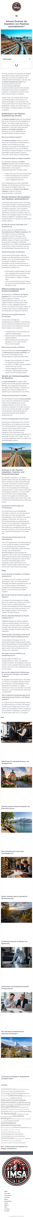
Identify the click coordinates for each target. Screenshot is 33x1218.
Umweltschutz (8, 1138)
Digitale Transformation (13, 1101)
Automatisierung (8, 1089)
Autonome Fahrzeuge (8, 1091)
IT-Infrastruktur (25, 1111)
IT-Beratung (15, 1111)
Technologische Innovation (12, 1134)
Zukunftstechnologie (6, 1142)
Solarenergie (17, 1132)
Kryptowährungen (6, 1116)
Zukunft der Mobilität (15, 1140)
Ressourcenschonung (7, 1127)
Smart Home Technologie (14, 1129)
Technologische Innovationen (13, 1136)
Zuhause (7, 1209)
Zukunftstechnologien (19, 1142)
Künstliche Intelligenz (12, 1117)
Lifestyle (7, 1197)
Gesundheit (7, 1195)
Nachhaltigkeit (8, 1123)
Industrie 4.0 (6, 1111)
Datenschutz (16, 1098)
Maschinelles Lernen (18, 1118)
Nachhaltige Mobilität (12, 1121)
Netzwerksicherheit (11, 1125)
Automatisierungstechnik (22, 1089)
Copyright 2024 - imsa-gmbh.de (16, 1216)
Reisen (6, 1205)
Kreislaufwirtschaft (22, 1114)
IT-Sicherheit (8, 1113)
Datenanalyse (27, 1096)
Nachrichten (8, 1201)
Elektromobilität (23, 1105)
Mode (6, 1199)
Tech (2, 1146)
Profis (6, 1203)
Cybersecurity (15, 1095)
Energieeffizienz (10, 1106)
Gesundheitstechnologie (23, 1109)
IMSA (5, 1191)
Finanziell (7, 1193)
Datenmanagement (5, 1098)
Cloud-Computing (17, 1093)
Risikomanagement (20, 1127)
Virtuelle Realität (20, 1138)
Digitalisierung (23, 1102)
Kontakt (6, 1211)
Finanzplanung (12, 1109)
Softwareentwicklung (7, 1132)
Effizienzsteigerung (8, 1105)
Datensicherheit (9, 1100)
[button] (16, 15)
